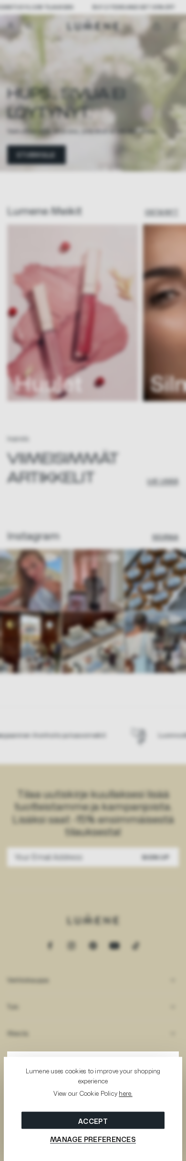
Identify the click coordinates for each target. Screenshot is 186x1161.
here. (125, 1094)
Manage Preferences (93, 1139)
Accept (93, 1121)
